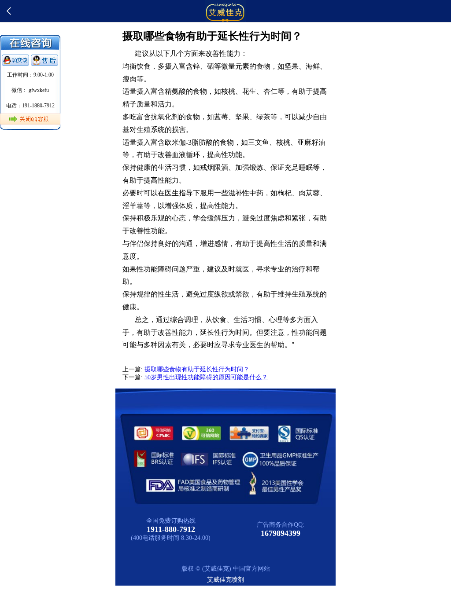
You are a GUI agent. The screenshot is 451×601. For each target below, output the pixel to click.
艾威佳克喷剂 (225, 579)
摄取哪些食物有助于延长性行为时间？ (196, 369)
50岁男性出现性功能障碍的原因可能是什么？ (206, 377)
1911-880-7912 (171, 529)
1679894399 (280, 533)
